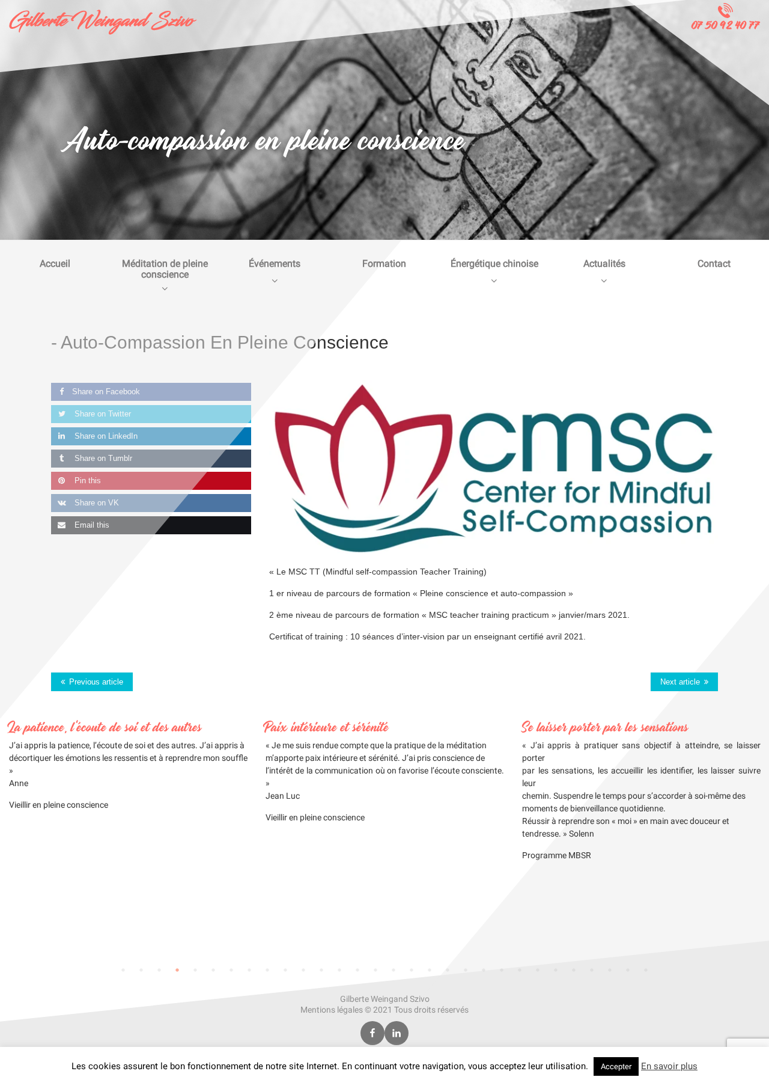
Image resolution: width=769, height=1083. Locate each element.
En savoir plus (669, 1066)
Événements (274, 263)
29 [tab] (628, 970)
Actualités (604, 263)
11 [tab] (303, 970)
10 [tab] (285, 970)
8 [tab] (249, 970)
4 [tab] (177, 970)
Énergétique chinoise (494, 263)
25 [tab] (556, 970)
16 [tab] (394, 970)
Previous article (96, 681)
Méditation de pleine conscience (165, 269)
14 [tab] (357, 970)
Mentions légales (331, 1009)
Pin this (86, 480)
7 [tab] (231, 970)
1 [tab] (123, 970)
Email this (90, 524)
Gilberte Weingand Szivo (101, 21)
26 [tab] (574, 970)
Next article (680, 681)
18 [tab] (430, 970)
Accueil (55, 263)
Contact (714, 263)
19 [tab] (448, 970)
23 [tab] (520, 970)
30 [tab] (646, 970)
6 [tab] (213, 970)
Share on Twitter (101, 413)
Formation (384, 263)
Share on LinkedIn (105, 436)
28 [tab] (610, 970)
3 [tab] (159, 970)
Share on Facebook (106, 391)
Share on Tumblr (102, 458)
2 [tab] (141, 970)
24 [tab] (538, 970)
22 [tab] (502, 970)
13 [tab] (339, 970)
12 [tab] (321, 970)
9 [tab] (267, 970)
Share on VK (95, 502)
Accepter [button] (616, 1066)
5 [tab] (195, 970)
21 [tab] (484, 970)
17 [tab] (412, 970)
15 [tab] (375, 970)
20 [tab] (466, 970)
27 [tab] (592, 970)
